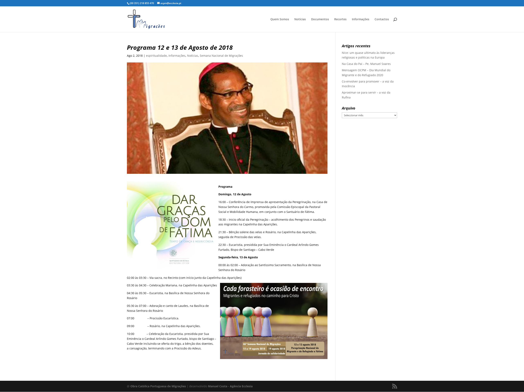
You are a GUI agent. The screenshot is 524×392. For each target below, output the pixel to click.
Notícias (300, 19)
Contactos (382, 19)
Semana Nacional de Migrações (221, 56)
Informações (360, 19)
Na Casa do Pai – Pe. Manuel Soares (366, 64)
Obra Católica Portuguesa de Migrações (158, 386)
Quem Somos (279, 19)
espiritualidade (156, 56)
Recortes (340, 19)
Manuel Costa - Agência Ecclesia (230, 386)
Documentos (320, 19)
